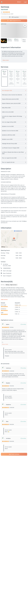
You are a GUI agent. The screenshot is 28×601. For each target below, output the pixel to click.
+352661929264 (7, 268)
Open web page (7, 270)
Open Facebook (7, 273)
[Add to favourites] (24, 25)
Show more (6, 60)
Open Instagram (7, 275)
